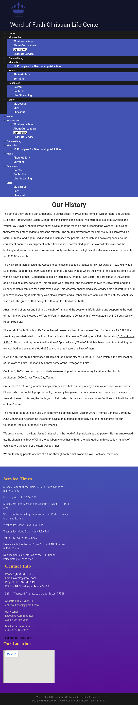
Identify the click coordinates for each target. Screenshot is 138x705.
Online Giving (16, 58)
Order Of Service (23, 53)
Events (17, 87)
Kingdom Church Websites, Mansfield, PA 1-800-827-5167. (75, 700)
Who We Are (15, 37)
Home (12, 33)
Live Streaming (22, 95)
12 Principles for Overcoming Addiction (37, 66)
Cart (16, 107)
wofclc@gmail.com (24, 578)
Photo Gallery (21, 74)
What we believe (23, 41)
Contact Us (19, 91)
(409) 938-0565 (24, 574)
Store (12, 99)
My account (20, 103)
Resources (14, 83)
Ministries (14, 62)
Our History (20, 49)
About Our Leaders (24, 45)
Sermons (18, 78)
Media (12, 70)
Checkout (19, 112)
